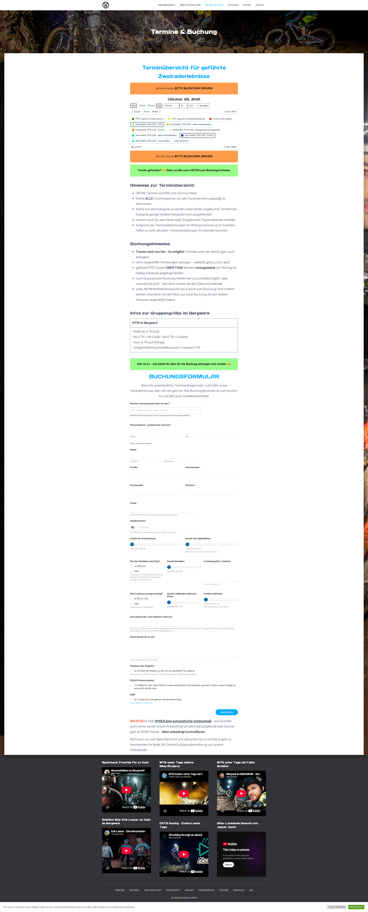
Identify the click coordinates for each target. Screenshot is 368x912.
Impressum (238, 890)
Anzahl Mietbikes (176, 561)
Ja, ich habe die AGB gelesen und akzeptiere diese (157, 699)
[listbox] (165, 410)
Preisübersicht (207, 890)
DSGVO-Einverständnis (143, 680)
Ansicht (136, 147)
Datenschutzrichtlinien (184, 898)
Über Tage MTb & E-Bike (190, 5)
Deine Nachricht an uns (142, 637)
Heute (146, 111)
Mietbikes (134, 890)
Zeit (187, 436)
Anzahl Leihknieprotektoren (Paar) (181, 595)
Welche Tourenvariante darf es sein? (150, 403)
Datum (133, 436)
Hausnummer (193, 467)
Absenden (226, 713)
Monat (142, 105)
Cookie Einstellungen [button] (336, 907)
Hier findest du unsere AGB (141, 703)
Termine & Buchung (214, 5)
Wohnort (190, 485)
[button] (175, 5)
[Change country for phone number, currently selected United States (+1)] (133, 527)
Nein (136, 571)
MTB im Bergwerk (166, 5)
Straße (134, 467)
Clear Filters (231, 111)
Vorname (134, 461)
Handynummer (138, 521)
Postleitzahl (137, 485)
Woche (151, 105)
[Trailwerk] (106, 5)
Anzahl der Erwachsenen (143, 538)
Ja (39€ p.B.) (140, 566)
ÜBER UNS (120, 890)
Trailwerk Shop (152, 890)
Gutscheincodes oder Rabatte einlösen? (151, 617)
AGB (251, 890)
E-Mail (134, 503)
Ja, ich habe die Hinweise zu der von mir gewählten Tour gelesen (164, 671)
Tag (159, 105)
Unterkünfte (173, 890)
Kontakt (247, 5)
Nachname (168, 461)
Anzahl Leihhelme (213, 593)
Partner (223, 890)
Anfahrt (260, 5)
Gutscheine (233, 5)
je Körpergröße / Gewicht (217, 561)
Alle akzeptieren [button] (356, 907)
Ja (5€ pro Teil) (141, 598)
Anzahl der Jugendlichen (198, 538)
